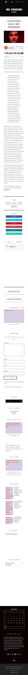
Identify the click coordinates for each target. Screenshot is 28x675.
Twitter (14, 219)
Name (6, 359)
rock (14, 203)
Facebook (14, 216)
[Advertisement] (14, 269)
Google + (14, 226)
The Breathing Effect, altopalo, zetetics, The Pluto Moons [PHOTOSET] (14, 473)
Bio (9, 242)
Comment (6, 343)
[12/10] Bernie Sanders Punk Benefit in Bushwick (17, 519)
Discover (9, 18)
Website (6, 371)
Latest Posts (19, 242)
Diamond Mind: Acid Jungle (14, 291)
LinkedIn (14, 230)
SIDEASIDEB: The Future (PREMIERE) (14, 298)
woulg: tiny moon (13, 324)
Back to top (14, 672)
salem (20, 203)
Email (14, 233)
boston (8, 203)
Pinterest (14, 223)
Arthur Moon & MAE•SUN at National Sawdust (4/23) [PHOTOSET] (18, 504)
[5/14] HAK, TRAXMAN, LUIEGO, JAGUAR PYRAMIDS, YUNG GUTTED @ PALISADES (18, 491)
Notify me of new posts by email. (13, 386)
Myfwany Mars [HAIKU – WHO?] (14, 435)
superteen (14, 206)
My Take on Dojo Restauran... (10, 563)
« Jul (5, 627)
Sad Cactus (7, 189)
